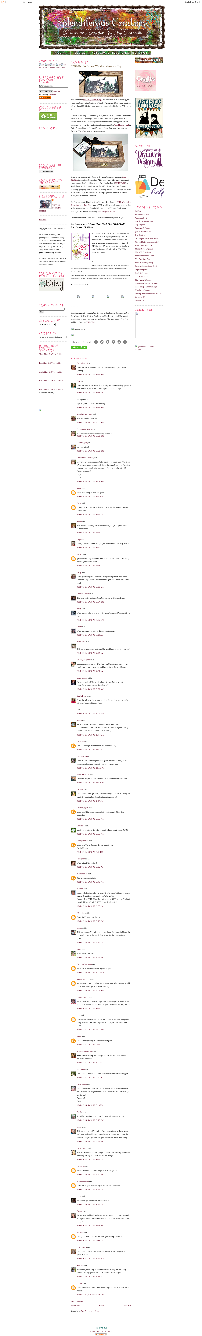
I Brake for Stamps (142, 290)
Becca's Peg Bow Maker (106, 211)
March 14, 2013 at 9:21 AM (90, 671)
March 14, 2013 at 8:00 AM (90, 422)
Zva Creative (140, 235)
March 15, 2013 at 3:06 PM (90, 1078)
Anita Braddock (83, 774)
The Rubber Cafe (141, 276)
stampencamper (83, 979)
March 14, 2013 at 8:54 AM (90, 602)
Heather (80, 1211)
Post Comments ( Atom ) (90, 1311)
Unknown (81, 741)
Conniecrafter (82, 756)
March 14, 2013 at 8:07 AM (90, 481)
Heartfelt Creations (143, 252)
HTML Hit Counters (101, 1331)
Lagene (80, 539)
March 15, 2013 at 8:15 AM (90, 1008)
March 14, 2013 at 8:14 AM (90, 533)
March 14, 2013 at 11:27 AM (90, 735)
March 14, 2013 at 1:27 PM (90, 801)
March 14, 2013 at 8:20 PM (90, 921)
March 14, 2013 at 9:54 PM (90, 957)
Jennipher (81, 859)
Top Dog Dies (140, 225)
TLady (79, 720)
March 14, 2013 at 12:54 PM (91, 768)
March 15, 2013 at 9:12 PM (90, 1189)
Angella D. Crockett (84, 414)
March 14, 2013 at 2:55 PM (90, 819)
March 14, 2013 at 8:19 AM (90, 566)
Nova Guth (81, 642)
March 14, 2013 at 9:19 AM (90, 653)
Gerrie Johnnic (83, 363)
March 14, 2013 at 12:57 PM (91, 783)
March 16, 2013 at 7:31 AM (90, 1204)
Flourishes (139, 300)
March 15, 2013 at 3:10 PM (90, 1105)
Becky (79, 627)
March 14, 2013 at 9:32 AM (90, 689)
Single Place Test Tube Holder (50, 372)
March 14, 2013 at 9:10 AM (90, 635)
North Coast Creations (144, 221)
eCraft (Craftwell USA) (144, 245)
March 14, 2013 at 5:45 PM (90, 882)
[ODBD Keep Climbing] (78, 297)
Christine (81, 826)
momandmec (82, 874)
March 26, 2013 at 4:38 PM (90, 1295)
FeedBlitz (52, 95)
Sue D (79, 488)
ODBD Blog (90, 322)
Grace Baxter (82, 678)
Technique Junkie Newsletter (146, 238)
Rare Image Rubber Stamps (146, 287)
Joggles (138, 211)
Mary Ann (81, 913)
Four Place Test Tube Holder (50, 363)
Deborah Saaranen (84, 964)
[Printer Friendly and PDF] (79, 349)
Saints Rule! (82, 696)
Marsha (80, 1232)
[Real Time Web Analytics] (101, 1335)
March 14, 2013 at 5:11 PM (90, 852)
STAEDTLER (120, 183)
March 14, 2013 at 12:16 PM (90, 750)
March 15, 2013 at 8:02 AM (90, 990)
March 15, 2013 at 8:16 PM (90, 1159)
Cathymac (81, 789)
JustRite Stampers (142, 273)
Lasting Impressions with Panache (148, 294)
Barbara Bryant (83, 594)
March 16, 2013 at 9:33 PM (90, 1240)
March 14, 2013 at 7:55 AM (90, 407)
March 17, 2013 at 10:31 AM (90, 1258)
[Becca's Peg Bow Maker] (108, 297)
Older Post (127, 1306)
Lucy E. (80, 1283)
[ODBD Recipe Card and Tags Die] (122, 297)
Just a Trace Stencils (143, 232)
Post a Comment (77, 1301)
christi (80, 554)
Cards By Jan (82, 1084)
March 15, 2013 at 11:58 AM (90, 1063)
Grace (79, 381)
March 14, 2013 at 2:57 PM (90, 834)
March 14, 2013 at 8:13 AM (90, 514)
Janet (79, 1196)
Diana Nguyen (83, 807)
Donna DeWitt (83, 997)
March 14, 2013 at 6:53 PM (90, 906)
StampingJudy (82, 443)
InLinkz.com (74, 307)
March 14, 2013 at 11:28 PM (90, 972)
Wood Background (121, 125)
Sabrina (80, 1265)
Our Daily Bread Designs (92, 100)
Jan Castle (81, 1069)
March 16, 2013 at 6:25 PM (90, 1225)
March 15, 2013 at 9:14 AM (90, 1045)
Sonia (79, 949)
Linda (79, 1127)
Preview (56, 92)
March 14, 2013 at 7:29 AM (90, 374)
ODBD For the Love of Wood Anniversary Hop (96, 66)
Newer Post (75, 1306)
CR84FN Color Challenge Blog (146, 242)
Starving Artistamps (143, 280)
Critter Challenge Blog (144, 262)
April (79, 1112)
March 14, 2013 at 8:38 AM (90, 587)
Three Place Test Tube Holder (50, 354)
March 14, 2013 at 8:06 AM (90, 436)
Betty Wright (82, 1148)
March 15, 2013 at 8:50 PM (90, 1174)
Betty (79, 503)
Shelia (79, 521)
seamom (80, 889)
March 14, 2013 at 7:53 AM (90, 392)
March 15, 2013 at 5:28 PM (90, 1120)
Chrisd (79, 928)
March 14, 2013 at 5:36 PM (90, 867)
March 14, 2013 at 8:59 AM (90, 620)
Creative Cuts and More (144, 256)
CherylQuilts (82, 1247)
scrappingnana (83, 1181)
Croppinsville (140, 297)
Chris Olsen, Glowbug (85, 429)
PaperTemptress (141, 269)
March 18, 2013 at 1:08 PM (90, 1277)
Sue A (79, 1036)
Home (101, 1306)
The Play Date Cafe (142, 259)
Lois (79, 1015)
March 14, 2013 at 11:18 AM (90, 713)
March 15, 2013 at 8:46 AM (90, 1030)
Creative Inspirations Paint (146, 266)
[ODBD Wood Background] (93, 297)
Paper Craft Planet (142, 228)
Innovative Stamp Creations (146, 283)
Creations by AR (141, 218)
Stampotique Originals (144, 249)
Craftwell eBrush (142, 214)
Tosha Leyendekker (84, 1051)
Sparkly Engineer (84, 660)
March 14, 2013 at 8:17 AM (90, 547)
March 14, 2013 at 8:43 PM (90, 942)
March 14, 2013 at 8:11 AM (90, 496)
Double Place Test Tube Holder (51, 381)
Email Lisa (43, 220)
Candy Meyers (82, 841)
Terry (79, 609)
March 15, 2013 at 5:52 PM (90, 1141)
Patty (79, 572)
